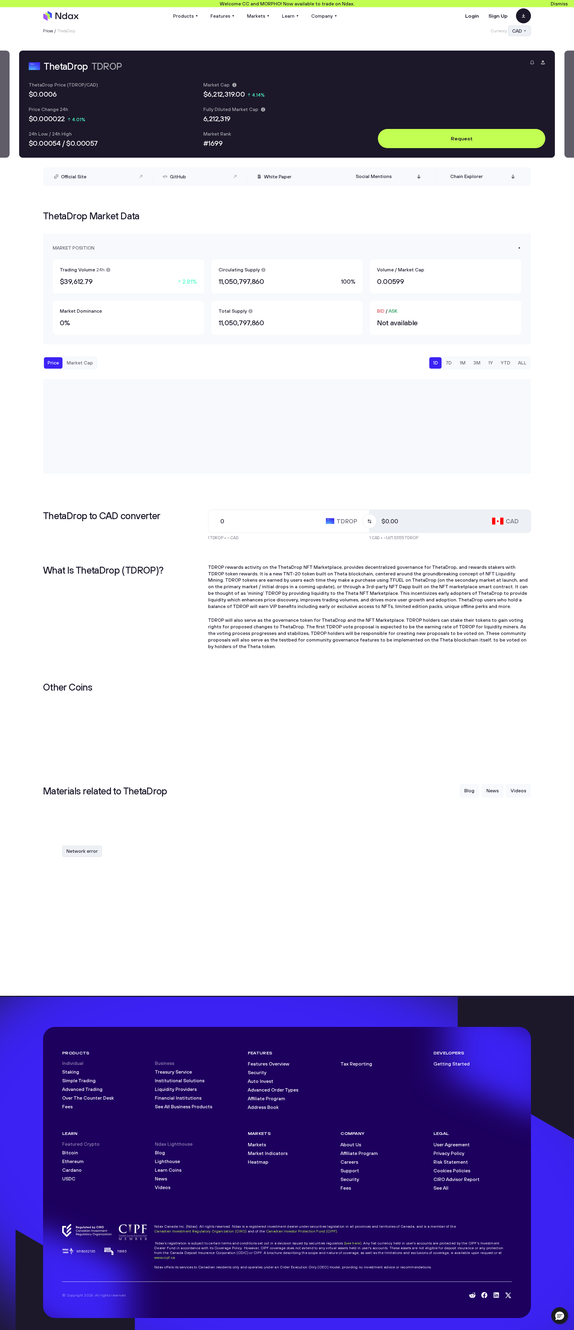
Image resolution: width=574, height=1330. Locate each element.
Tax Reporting (356, 1064)
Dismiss (559, 4)
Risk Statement (450, 1162)
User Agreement (451, 1144)
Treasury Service (173, 1072)
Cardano (72, 1170)
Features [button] (220, 16)
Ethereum (73, 1161)
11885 (122, 1251)
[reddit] (472, 1295)
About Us (351, 1144)
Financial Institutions (178, 1098)
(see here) (352, 1243)
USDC (68, 1179)
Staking (70, 1072)
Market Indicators (268, 1153)
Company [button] (322, 16)
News (161, 1179)
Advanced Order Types (273, 1090)
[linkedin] (496, 1295)
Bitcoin (70, 1153)
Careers (349, 1162)
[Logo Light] (61, 16)
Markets (257, 1144)
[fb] (484, 1295)
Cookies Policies (451, 1171)
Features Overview (268, 1064)
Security (257, 1072)
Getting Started (451, 1064)
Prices (48, 30)
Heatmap (258, 1162)
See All (440, 1188)
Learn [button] (288, 16)
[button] (559, 1315)
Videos (162, 1187)
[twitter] (508, 1295)
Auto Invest (260, 1081)
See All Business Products (183, 1106)
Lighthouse (167, 1161)
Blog (160, 1153)
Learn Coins (168, 1170)
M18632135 (86, 1251)
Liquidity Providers (176, 1089)
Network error (82, 851)
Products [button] (183, 16)
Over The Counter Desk (88, 1098)
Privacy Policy (448, 1153)
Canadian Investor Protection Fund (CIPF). (302, 1231)
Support (350, 1171)
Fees (67, 1106)
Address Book (263, 1107)
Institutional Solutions (179, 1080)
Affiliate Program (266, 1098)
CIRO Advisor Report (456, 1179)
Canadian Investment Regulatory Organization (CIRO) (200, 1231)
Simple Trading (79, 1080)
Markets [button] (256, 16)
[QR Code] (523, 15)
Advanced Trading (82, 1089)
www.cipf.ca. (165, 1257)
